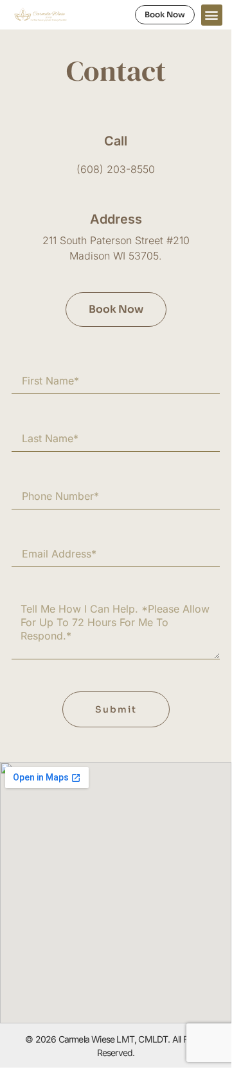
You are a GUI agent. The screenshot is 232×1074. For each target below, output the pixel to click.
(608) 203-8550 (115, 169)
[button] (211, 15)
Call (115, 141)
